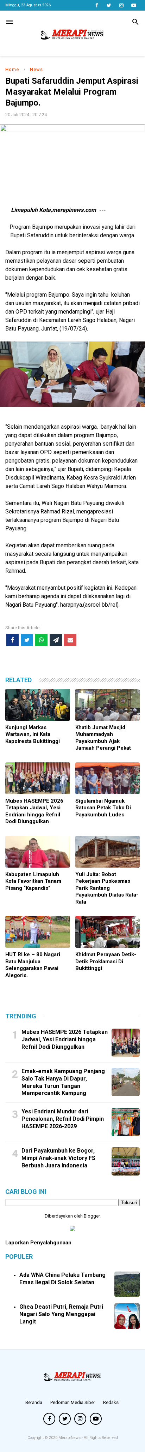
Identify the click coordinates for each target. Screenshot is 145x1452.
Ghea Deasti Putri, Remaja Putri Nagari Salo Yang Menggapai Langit (61, 1314)
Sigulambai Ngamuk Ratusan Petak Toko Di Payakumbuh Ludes (103, 808)
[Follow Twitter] (109, 5)
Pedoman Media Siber (72, 1402)
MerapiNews (70, 1437)
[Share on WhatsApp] (41, 640)
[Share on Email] (70, 640)
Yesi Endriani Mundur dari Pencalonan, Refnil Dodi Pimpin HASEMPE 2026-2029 (62, 1119)
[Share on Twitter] (27, 640)
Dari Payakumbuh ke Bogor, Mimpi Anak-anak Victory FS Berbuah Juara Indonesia (58, 1158)
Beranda (33, 1402)
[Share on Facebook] (12, 640)
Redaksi (111, 1402)
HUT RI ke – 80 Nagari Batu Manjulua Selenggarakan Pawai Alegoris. (32, 964)
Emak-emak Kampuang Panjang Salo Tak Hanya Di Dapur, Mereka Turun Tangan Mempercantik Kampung (63, 1082)
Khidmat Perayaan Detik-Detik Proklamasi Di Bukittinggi (105, 961)
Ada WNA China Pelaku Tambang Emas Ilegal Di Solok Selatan (62, 1279)
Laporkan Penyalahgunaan (38, 1242)
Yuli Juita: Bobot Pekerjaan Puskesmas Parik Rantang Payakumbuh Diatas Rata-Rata (106, 888)
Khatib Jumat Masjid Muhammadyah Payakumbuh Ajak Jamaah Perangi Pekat (103, 737)
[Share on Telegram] (56, 640)
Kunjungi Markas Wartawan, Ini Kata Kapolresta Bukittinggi (32, 734)
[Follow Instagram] (121, 5)
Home (12, 69)
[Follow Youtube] (133, 5)
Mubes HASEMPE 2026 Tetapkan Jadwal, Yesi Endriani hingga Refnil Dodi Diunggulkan (34, 811)
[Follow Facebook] (96, 5)
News (36, 69)
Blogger (92, 1216)
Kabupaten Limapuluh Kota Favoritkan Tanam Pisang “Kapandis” (33, 881)
